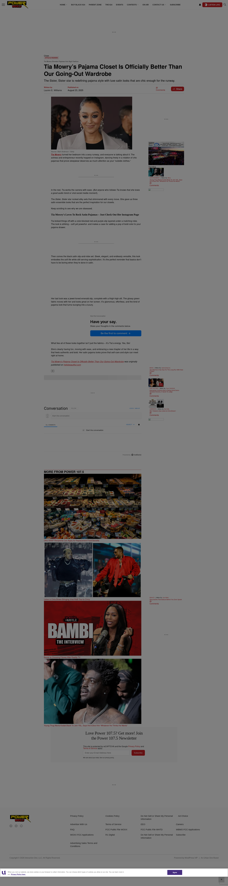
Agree (175, 872)
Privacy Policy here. (18, 874)
